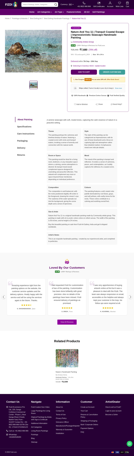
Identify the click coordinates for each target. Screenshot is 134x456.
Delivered (74, 61)
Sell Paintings (98, 12)
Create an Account (87, 407)
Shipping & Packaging (89, 421)
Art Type (58, 12)
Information (63, 401)
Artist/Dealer (112, 401)
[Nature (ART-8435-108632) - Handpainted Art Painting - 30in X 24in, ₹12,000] (67, 358)
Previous (4, 297)
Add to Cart (84, 72)
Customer (86, 401)
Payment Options (87, 428)
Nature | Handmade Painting (66, 372)
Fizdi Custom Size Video (40, 407)
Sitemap (34, 442)
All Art (87, 12)
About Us (59, 407)
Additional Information (39, 423)
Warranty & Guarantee (64, 429)
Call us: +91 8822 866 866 (18, 431)
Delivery (21, 148)
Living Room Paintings (39, 431)
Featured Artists (74, 12)
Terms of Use (61, 414)
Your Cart (84, 411)
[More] (51, 12)
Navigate (36, 401)
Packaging (22, 141)
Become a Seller (111, 414)
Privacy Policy (61, 418)
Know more (118, 88)
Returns (21, 155)
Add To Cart (69, 388)
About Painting (24, 119)
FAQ (82, 432)
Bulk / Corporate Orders (89, 424)
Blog (33, 438)
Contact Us (60, 411)
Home (31, 12)
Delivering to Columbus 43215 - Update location (89, 66)
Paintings (34, 434)
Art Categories (43, 12)
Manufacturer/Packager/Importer (68, 426)
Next (130, 297)
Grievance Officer (62, 422)
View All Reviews (67, 322)
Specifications (24, 126)
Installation (60, 433)
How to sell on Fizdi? (113, 407)
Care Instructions (25, 134)
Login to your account (113, 411)
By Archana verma (61, 375)
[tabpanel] (33, 85)
